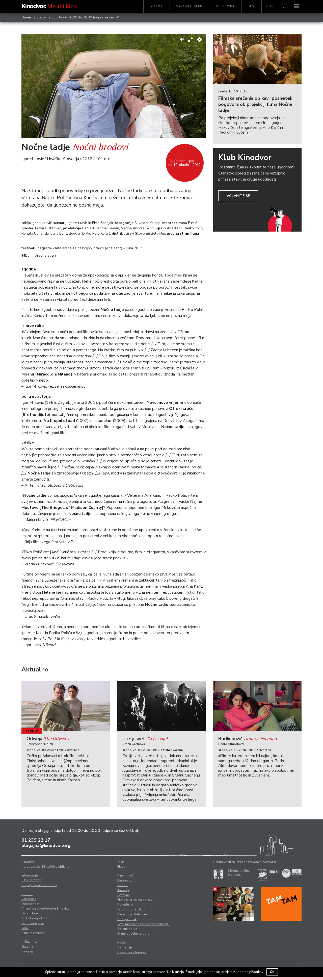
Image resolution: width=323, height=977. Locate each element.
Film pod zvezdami (131, 909)
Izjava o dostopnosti (132, 952)
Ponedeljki (125, 904)
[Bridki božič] (257, 706)
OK (272, 972)
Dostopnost (30, 903)
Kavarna (27, 951)
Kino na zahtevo (33, 933)
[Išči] (282, 6)
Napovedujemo (190, 6)
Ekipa (121, 866)
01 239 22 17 (35, 840)
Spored (157, 6)
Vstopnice (225, 6)
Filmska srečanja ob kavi (135, 899)
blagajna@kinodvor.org (45, 845)
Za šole (122, 885)
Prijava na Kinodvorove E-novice (45, 908)
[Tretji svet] (161, 706)
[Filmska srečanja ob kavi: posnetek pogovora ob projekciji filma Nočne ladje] (257, 59)
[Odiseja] (65, 706)
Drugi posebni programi (135, 933)
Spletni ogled (127, 928)
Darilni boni (30, 913)
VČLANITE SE (238, 195)
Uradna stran (45, 255)
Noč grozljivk (127, 919)
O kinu (121, 862)
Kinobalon (124, 880)
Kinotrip (123, 890)
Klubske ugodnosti (35, 918)
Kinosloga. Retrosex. (132, 914)
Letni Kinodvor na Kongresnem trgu (143, 924)
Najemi (122, 942)
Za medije (124, 947)
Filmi (251, 6)
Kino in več (125, 875)
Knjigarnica (29, 941)
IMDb (25, 255)
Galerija (27, 946)
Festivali (123, 895)
